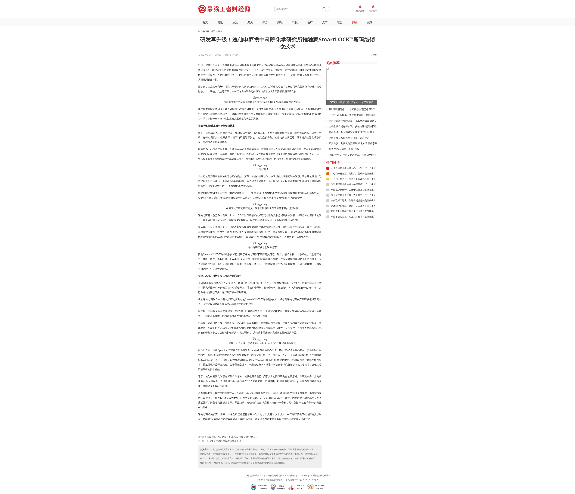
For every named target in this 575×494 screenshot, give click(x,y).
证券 (340, 22)
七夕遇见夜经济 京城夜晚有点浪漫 (224, 441)
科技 (295, 22)
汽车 (325, 22)
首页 (205, 22)
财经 (280, 22)
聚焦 (250, 22)
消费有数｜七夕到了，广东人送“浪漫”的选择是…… (232, 436)
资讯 (220, 22)
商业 (355, 22)
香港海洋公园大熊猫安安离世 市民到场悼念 (352, 132)
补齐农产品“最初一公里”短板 (344, 149)
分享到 (374, 54)
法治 (235, 22)
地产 (310, 22)
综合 (265, 22)
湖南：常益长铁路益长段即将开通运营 (349, 137)
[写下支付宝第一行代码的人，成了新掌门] (351, 86)
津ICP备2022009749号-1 (306, 479)
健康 (370, 22)
